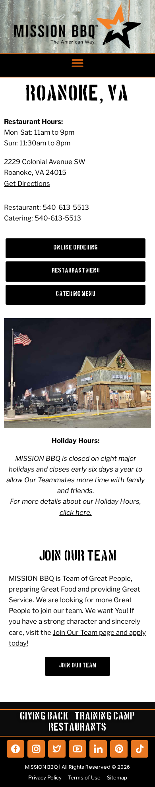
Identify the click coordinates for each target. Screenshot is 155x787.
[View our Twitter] (57, 749)
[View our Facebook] (15, 749)
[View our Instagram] (36, 749)
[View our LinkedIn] (98, 749)
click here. (76, 512)
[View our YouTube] (77, 749)
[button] (77, 63)
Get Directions (27, 184)
